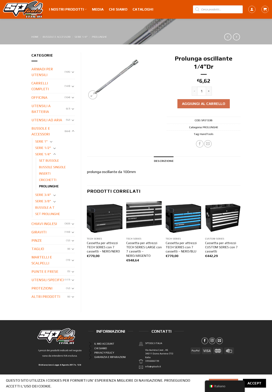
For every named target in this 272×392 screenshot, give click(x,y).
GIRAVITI (38, 232)
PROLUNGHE (99, 36)
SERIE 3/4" (43, 195)
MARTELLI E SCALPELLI (41, 260)
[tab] (164, 160)
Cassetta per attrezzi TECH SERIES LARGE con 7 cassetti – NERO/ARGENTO (144, 249)
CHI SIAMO (118, 9)
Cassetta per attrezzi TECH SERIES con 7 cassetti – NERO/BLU (181, 247)
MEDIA (98, 9)
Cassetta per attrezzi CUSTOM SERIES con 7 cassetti (221, 247)
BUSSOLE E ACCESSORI (57, 36)
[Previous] (87, 234)
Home (35, 36)
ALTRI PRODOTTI (45, 296)
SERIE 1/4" (81, 36)
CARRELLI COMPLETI (40, 86)
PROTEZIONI (41, 288)
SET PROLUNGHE (47, 214)
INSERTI (45, 173)
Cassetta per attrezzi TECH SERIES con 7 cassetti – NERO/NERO (103, 247)
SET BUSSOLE (49, 160)
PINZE (36, 240)
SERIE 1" (41, 141)
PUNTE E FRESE (44, 271)
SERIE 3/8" (43, 201)
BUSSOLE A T (45, 207)
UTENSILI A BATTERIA (41, 109)
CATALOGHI (143, 9)
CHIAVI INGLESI (44, 224)
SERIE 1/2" (43, 148)
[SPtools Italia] (23, 9)
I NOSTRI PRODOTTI (66, 9)
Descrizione (164, 160)
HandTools (206, 134)
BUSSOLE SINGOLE (52, 167)
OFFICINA (39, 97)
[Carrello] (265, 9)
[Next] (240, 234)
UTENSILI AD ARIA (46, 120)
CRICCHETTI (47, 180)
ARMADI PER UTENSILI (42, 72)
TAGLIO (37, 249)
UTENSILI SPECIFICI (47, 280)
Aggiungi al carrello (203, 104)
